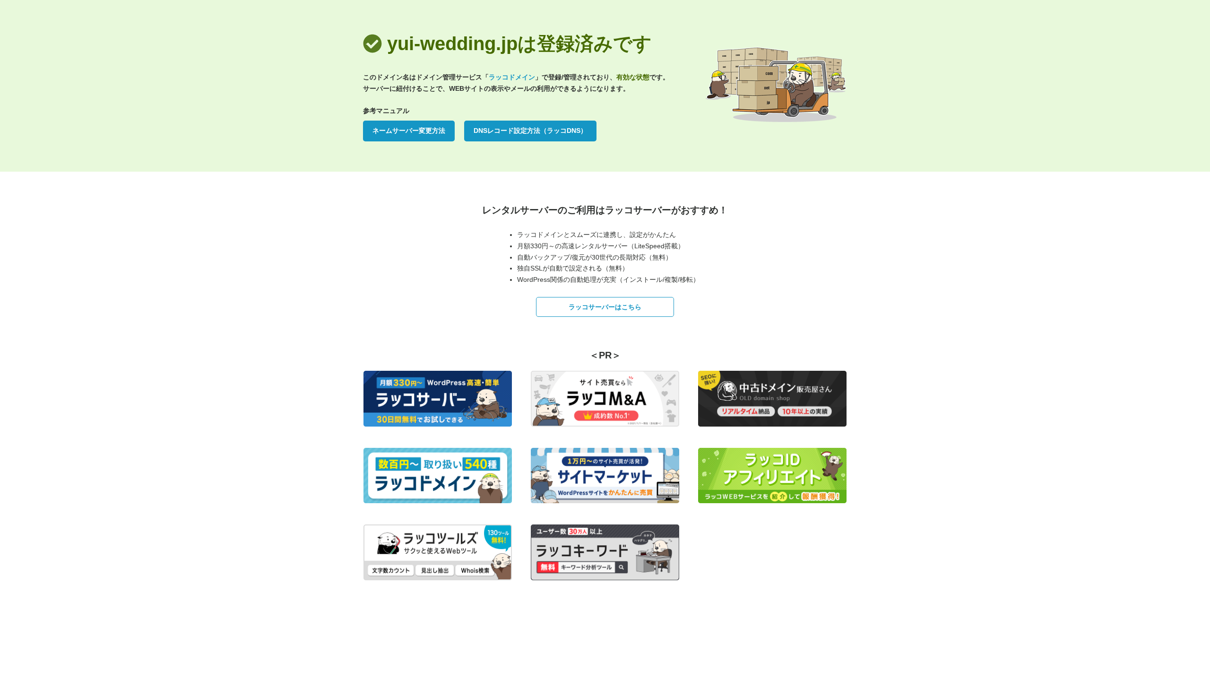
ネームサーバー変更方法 (408, 130)
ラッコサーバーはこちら (605, 307)
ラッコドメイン (512, 77)
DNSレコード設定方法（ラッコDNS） (530, 130)
